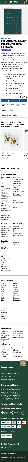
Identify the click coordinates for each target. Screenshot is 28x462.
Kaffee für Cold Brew (6, 217)
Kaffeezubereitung (5, 349)
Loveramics (16, 295)
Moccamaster (16, 299)
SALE (2, 244)
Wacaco (3, 318)
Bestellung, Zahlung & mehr (8, 379)
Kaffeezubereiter (5, 228)
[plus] (9, 97)
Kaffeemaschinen (5, 230)
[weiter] (26, 162)
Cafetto (15, 285)
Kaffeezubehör (4, 236)
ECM (2, 295)
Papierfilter (3, 234)
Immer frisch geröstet (18, 191)
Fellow (2, 299)
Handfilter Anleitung (18, 347)
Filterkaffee (4, 181)
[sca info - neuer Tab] (22, 413)
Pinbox (15, 306)
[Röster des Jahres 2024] (23, 363)
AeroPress (3, 285)
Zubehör (6, 5)
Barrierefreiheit (5, 457)
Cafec (2, 293)
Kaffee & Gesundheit (18, 333)
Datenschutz (22, 455)
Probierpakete (4, 219)
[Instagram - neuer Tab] (2, 447)
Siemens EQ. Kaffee (18, 197)
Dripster (15, 293)
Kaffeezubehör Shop (6, 226)
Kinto (2, 306)
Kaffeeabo (3, 190)
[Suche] (6, 2)
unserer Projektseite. (13, 399)
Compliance (4, 268)
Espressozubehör (5, 238)
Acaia (2, 283)
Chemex (15, 287)
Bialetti (3, 287)
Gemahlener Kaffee (5, 188)
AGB (11, 457)
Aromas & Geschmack (18, 337)
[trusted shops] (5, 413)
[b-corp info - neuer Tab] (14, 413)
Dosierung (3, 333)
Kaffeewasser (16, 335)
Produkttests (16, 226)
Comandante (16, 289)
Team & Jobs (4, 266)
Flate (2, 302)
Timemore (3, 310)
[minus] (2, 97)
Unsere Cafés (4, 253)
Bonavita (3, 289)
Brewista (3, 291)
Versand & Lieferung (6, 370)
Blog (2, 264)
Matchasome (16, 297)
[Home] (14, 2)
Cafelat (15, 283)
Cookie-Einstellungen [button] (6, 455)
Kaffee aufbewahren (18, 331)
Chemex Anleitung (17, 356)
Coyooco (15, 291)
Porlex (14, 304)
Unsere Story (4, 251)
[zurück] (24, 162)
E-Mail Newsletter (5, 270)
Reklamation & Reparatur (8, 376)
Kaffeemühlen (4, 232)
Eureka (2, 297)
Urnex (2, 314)
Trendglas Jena (4, 312)
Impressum (15, 455)
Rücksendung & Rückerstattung (10, 373)
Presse (2, 262)
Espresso (3, 183)
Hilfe (14, 457)
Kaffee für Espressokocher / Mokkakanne (5, 207)
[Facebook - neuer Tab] (6, 447)
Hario (2, 304)
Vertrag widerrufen (21, 457)
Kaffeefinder (16, 189)
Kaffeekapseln (4, 192)
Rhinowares (4, 308)
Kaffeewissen (4, 331)
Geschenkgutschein (18, 179)
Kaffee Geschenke (17, 177)
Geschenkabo (16, 181)
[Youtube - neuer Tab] (9, 447)
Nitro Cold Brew (17, 183)
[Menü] (2, 2)
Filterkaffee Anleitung (6, 347)
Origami (15, 302)
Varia (2, 316)
